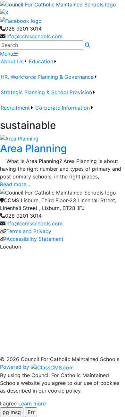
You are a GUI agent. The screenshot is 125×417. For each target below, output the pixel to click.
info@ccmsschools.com (34, 36)
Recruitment (15, 107)
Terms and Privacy (28, 231)
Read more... (15, 184)
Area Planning (33, 148)
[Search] (87, 45)
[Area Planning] (19, 138)
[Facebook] (21, 20)
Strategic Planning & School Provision (46, 92)
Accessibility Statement (34, 239)
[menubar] (62, 88)
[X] (4, 12)
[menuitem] (14, 65)
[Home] (62, 4)
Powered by (15, 367)
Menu (6, 53)
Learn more (32, 403)
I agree (8, 403)
